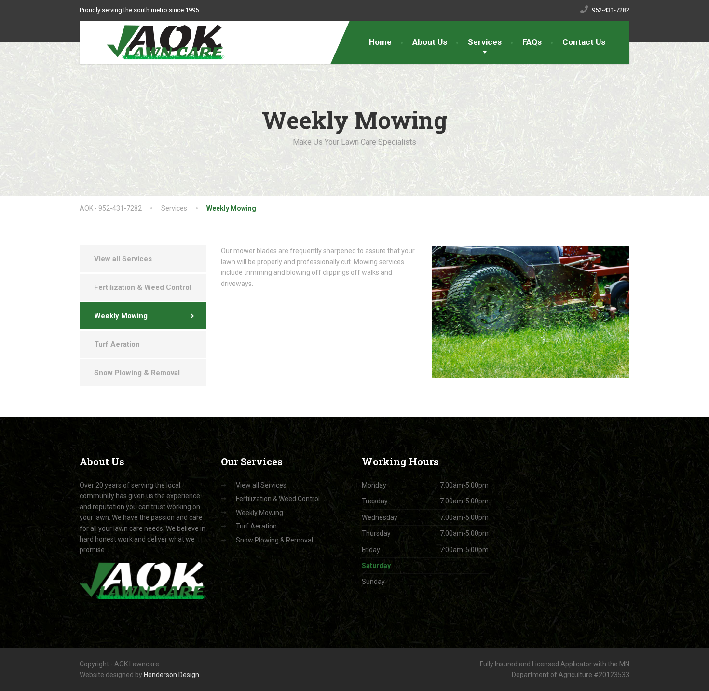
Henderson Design (171, 674)
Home (380, 42)
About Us (429, 42)
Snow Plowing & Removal (137, 372)
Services (485, 42)
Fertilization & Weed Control (142, 287)
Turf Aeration (117, 344)
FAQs (532, 42)
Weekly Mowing (121, 316)
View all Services (123, 259)
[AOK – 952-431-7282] (160, 42)
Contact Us (583, 42)
